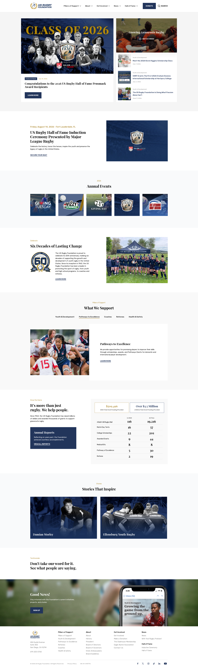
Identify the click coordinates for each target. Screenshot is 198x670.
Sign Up (36, 610)
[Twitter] (143, 663)
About (88, 636)
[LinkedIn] (159, 663)
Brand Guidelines (92, 654)
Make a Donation (120, 639)
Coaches (61, 648)
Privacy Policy (72, 663)
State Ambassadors (94, 651)
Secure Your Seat (38, 155)
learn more (105, 361)
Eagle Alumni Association (124, 645)
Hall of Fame (147, 650)
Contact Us (118, 648)
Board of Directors (93, 645)
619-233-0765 (36, 652)
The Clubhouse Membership (125, 642)
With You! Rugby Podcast (152, 639)
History (89, 639)
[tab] (64, 317)
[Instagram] (148, 663)
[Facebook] (137, 663)
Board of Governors (94, 648)
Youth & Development (67, 639)
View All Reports (42, 444)
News (144, 636)
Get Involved (119, 636)
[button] (72, 6)
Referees (61, 645)
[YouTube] (165, 663)
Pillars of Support (65, 636)
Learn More (60, 279)
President (90, 642)
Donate (149, 6)
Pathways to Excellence (67, 642)
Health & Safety (64, 651)
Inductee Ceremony (149, 647)
